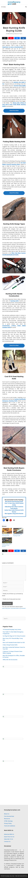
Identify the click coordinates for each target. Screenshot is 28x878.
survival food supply (20, 85)
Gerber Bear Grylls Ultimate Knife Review (6, 545)
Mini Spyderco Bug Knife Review (14, 513)
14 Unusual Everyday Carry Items (12, 629)
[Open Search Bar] (26, 7)
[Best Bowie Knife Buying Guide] (18, 531)
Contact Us (7, 841)
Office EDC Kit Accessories (10, 659)
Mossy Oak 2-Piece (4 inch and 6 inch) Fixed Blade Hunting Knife (14, 104)
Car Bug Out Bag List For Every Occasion (14, 636)
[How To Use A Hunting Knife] (7, 531)
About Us (6, 814)
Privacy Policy (8, 823)
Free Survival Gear (9, 816)
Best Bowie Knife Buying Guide (14, 501)
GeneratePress (23, 876)
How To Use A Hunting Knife (5, 535)
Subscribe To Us (8, 839)
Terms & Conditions (9, 826)
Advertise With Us (9, 834)
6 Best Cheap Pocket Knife (10, 645)
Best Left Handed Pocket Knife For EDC (14, 642)
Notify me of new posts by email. (12, 599)
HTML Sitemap (8, 821)
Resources (7, 818)
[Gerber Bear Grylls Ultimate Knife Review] (7, 540)
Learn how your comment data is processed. (14, 608)
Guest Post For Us (9, 836)
